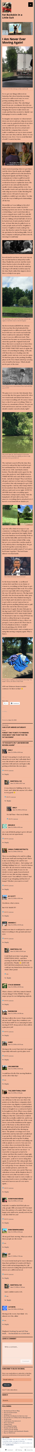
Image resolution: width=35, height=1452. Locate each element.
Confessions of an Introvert (12, 1421)
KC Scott (12, 896)
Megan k (11, 825)
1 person (11, 770)
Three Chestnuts (9, 1423)
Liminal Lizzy (8, 1424)
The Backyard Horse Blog (11, 1411)
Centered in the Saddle (11, 1429)
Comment (25, 1361)
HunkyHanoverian (15, 1199)
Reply (6, 774)
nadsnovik (12, 1011)
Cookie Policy (10, 1444)
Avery (10, 1042)
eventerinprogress (16, 1230)
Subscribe (7, 1385)
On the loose (7, 1419)
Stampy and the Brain (10, 1428)
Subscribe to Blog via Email (13, 1369)
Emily (10, 750)
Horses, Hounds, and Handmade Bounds (16, 1431)
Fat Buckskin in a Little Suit (12, 16)
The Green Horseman (10, 1412)
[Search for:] (17, 1400)
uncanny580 (13, 1066)
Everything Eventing (10, 1426)
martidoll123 (16, 781)
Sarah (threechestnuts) (18, 849)
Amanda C (12, 923)
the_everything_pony (17, 1091)
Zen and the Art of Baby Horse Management (17, 1417)
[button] (9, 515)
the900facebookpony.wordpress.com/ (16, 1416)
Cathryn (11, 1307)
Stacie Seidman (14, 985)
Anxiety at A (7, 1414)
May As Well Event (9, 1433)
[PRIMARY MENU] (30, 4)
